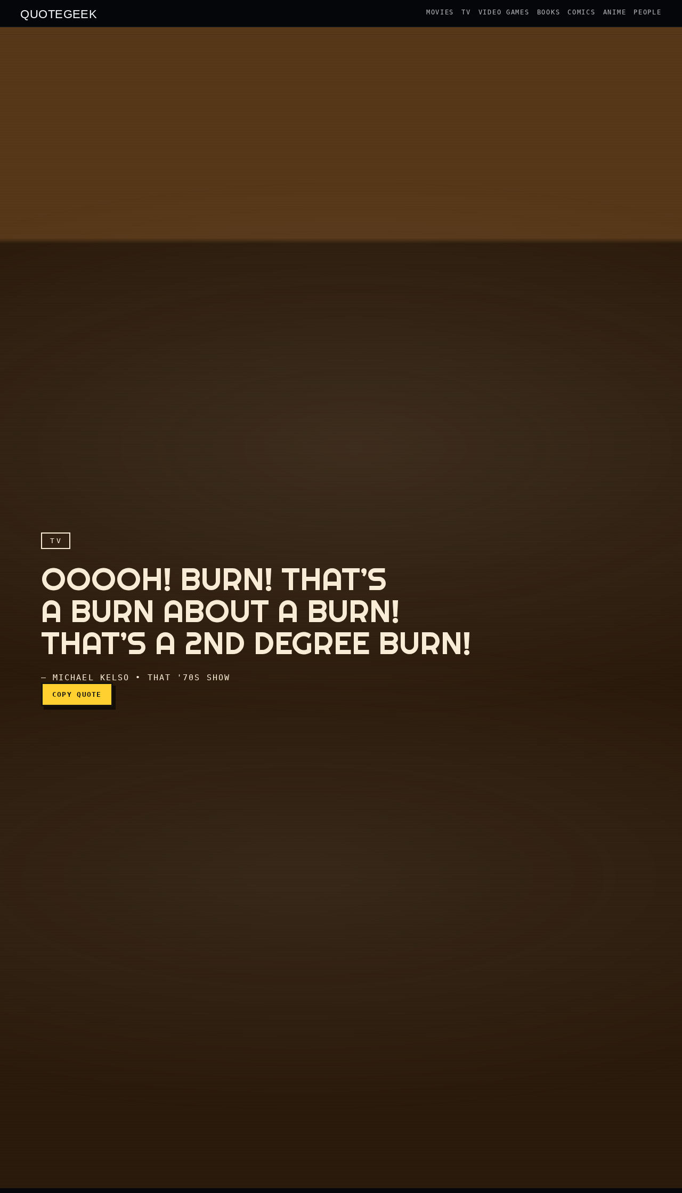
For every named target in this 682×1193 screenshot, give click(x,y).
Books (549, 12)
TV (465, 12)
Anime (615, 12)
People (647, 12)
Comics (581, 12)
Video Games (504, 12)
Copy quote (77, 694)
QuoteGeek (58, 13)
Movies (440, 12)
